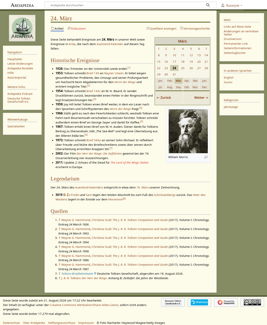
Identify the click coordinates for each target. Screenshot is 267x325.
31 (174, 74)
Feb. (170, 80)
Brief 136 (92, 73)
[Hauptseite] (22, 28)
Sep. (178, 87)
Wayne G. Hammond (75, 220)
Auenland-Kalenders (89, 187)
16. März (142, 187)
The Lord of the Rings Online (129, 162)
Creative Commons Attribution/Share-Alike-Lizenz (84, 305)
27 (199, 68)
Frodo (75, 195)
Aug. (170, 87)
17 (174, 61)
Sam (89, 195)
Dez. (204, 87)
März (182, 41)
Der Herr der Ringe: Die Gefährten (99, 153)
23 (166, 68)
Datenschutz (11, 323)
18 (183, 61)
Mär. (179, 80)
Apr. (187, 80)
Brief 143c (93, 91)
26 (191, 68)
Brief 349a (93, 140)
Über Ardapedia (34, 323)
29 (158, 74)
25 (183, 68)
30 (166, 74)
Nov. (195, 87)
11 (183, 55)
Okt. (187, 87)
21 (206, 61)
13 (199, 55)
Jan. (160, 80)
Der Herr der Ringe (94, 278)
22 (158, 68)
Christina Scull (101, 220)
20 (199, 61)
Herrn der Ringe (125, 82)
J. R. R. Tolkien (70, 278)
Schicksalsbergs (165, 195)
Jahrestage (231, 107)
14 (206, 55)
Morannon (115, 199)
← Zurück (164, 97)
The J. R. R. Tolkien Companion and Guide (140, 220)
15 (158, 61)
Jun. (204, 80)
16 (166, 61)
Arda (72, 44)
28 (206, 68)
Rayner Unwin (114, 73)
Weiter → (201, 97)
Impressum (86, 323)
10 (174, 55)
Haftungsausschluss (61, 323)
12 (191, 55)
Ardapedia (22, 5)
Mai (195, 80)
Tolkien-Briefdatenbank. (77, 273)
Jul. (160, 87)
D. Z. (66, 195)
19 (191, 61)
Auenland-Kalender (110, 44)
